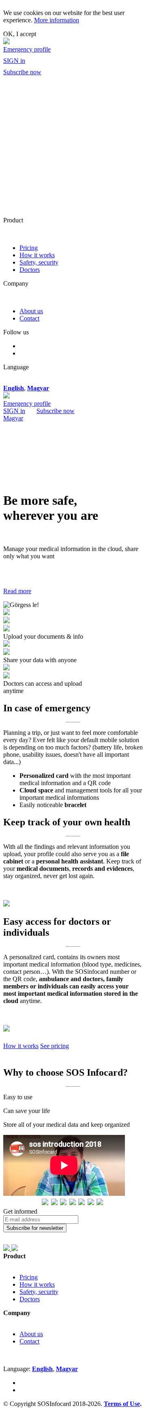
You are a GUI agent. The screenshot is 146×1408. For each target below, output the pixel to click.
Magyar (13, 418)
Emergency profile (27, 49)
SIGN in (14, 60)
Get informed (20, 1211)
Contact (29, 318)
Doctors (29, 269)
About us (31, 311)
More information (56, 20)
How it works (37, 255)
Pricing (28, 247)
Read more (17, 591)
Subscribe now (22, 72)
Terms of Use (122, 1403)
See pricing (54, 1045)
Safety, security (38, 262)
